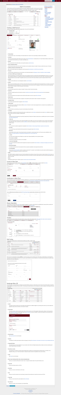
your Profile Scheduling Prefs (13, 117)
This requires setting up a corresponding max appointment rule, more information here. (24, 133)
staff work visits (31, 62)
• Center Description (47, 24)
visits (46, 112)
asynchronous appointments (39, 92)
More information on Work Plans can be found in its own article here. (39, 180)
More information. (38, 95)
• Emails (45, 23)
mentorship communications (29, 92)
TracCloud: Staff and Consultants (17, 4)
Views (11, 356)
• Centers (45, 9)
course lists (32, 205)
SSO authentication (30, 58)
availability (25, 121)
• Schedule (46, 20)
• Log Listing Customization (49, 18)
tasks (43, 219)
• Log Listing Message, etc (48, 19)
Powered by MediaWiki (16, 393)
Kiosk (49, 154)
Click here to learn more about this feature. (29, 159)
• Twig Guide (46, 27)
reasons (19, 204)
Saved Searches (12, 335)
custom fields (24, 162)
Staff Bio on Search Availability (45, 72)
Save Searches (28, 312)
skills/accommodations (16, 150)
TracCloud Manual (12, 385)
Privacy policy (30, 390)
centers (25, 104)
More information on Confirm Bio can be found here (35, 69)
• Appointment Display (48, 21)
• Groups (45, 11)
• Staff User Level (47, 13)
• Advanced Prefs (47, 25)
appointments (40, 219)
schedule (34, 112)
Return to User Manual (48, 6)
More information (36, 129)
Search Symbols (14, 312)
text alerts (46, 162)
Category (7, 385)
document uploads (47, 219)
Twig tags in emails (36, 72)
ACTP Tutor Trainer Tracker (25, 192)
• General (45, 8)
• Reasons (46, 14)
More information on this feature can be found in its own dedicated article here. (42, 340)
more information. (29, 80)
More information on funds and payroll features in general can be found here (38, 125)
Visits (37, 219)
